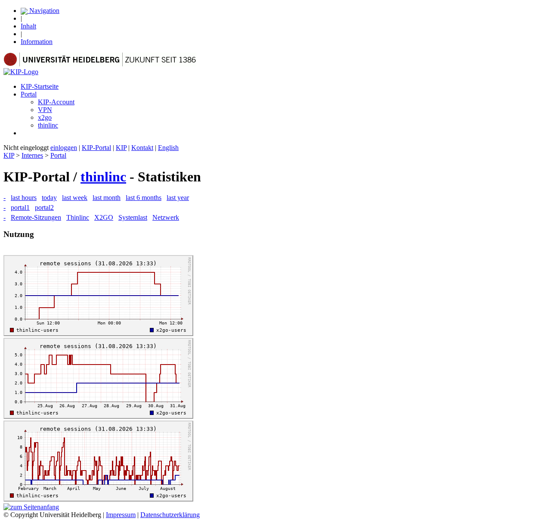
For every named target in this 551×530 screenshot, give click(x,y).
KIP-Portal (96, 147)
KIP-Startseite (40, 86)
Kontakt (142, 147)
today (49, 197)
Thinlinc (77, 217)
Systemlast (132, 217)
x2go (45, 117)
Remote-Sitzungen (36, 217)
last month (107, 197)
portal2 (44, 207)
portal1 (20, 207)
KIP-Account (56, 102)
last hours (24, 197)
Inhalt (28, 26)
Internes (32, 155)
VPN (45, 109)
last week (74, 197)
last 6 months (143, 197)
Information (37, 41)
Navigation (43, 10)
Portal (29, 94)
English (168, 147)
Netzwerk (165, 217)
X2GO (103, 217)
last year (178, 197)
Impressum (121, 514)
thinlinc (48, 125)
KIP (121, 147)
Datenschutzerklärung (170, 514)
